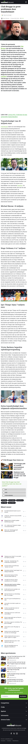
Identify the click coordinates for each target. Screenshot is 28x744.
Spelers (3, 711)
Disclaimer (3, 740)
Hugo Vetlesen (12, 502)
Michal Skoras (20, 500)
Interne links (5, 719)
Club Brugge (4, 126)
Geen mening (9, 495)
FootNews (9, 740)
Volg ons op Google (7, 15)
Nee (6, 492)
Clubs (3, 707)
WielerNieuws (15, 740)
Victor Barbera (12, 500)
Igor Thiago (4, 502)
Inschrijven (23, 696)
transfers (4, 76)
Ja (5, 489)
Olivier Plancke (6, 18)
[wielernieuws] (14, 725)
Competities (5, 703)
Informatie (4, 715)
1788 (23, 18)
